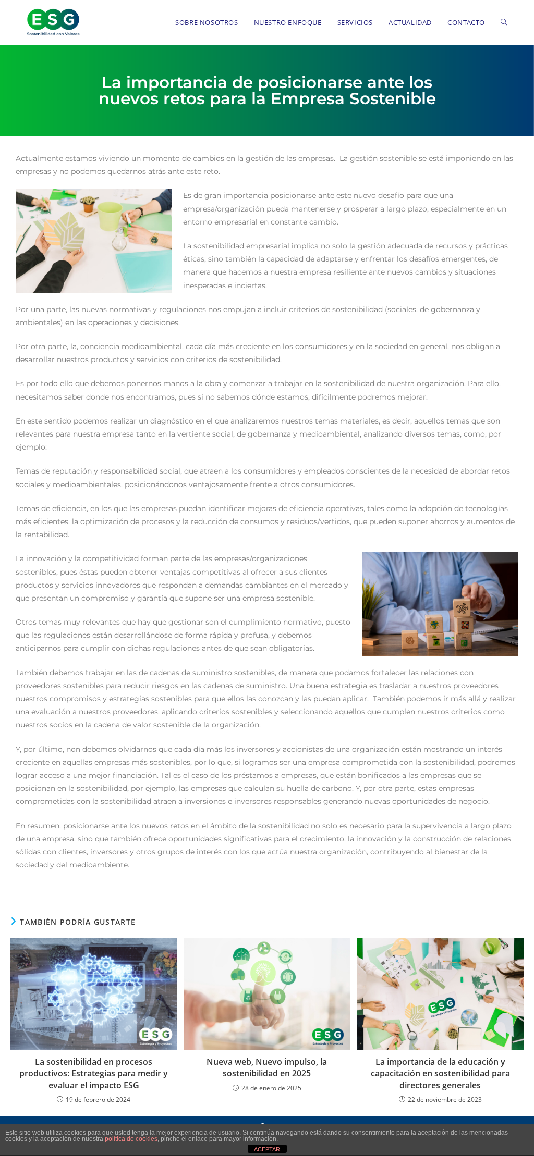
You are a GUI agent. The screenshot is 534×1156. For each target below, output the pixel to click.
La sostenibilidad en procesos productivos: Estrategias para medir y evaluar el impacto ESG (93, 1073)
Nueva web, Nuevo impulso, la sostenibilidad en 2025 (267, 1067)
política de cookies (131, 1138)
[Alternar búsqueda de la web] (504, 22)
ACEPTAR (267, 1149)
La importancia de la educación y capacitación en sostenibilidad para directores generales (440, 1073)
